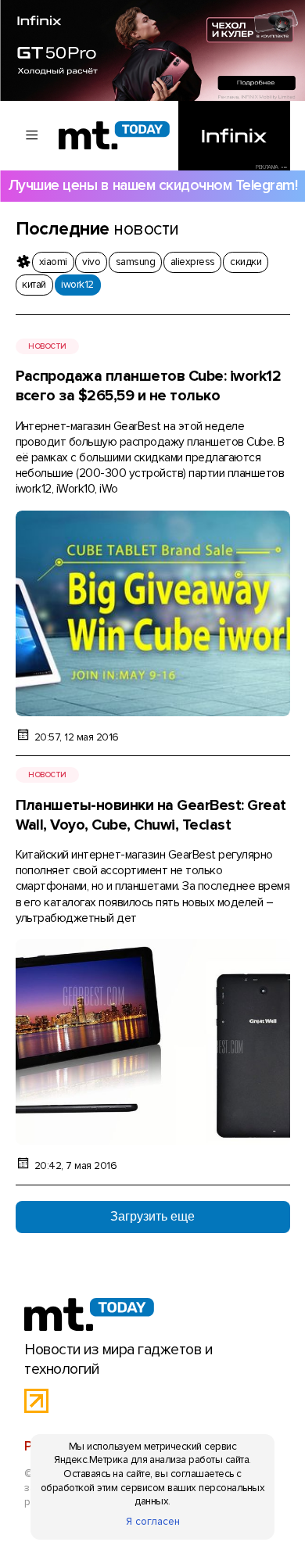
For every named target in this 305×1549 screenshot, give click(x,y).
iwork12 (77, 284)
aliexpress (192, 262)
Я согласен (153, 1521)
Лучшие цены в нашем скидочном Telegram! (152, 185)
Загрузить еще (152, 1216)
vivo (91, 262)
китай (33, 284)
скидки (245, 262)
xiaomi (53, 262)
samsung (135, 262)
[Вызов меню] (32, 135)
